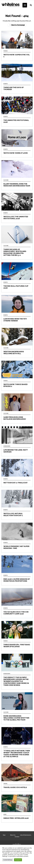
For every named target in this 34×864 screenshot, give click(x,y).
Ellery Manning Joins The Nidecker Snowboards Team (17, 175)
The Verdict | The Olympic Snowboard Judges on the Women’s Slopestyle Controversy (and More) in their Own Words (17, 671)
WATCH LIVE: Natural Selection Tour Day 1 (17, 505)
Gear (4, 835)
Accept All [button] (18, 860)
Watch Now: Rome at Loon (17, 143)
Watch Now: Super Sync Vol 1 (17, 46)
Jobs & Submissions (25, 835)
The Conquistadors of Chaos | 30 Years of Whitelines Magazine (17, 242)
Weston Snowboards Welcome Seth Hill (17, 343)
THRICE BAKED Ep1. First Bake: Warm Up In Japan (17, 636)
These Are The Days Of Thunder (17, 79)
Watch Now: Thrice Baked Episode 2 (17, 376)
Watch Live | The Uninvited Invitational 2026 (17, 208)
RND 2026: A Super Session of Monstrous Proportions (17, 570)
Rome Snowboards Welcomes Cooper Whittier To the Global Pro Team (17, 708)
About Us (12, 835)
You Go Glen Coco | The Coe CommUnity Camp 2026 (17, 603)
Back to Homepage (18, 25)
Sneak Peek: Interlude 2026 (17, 809)
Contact (17, 836)
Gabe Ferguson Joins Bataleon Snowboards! (17, 408)
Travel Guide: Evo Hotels (17, 778)
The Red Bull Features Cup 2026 (17, 277)
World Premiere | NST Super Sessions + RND (17, 537)
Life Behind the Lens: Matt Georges (17, 441)
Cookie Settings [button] (7, 860)
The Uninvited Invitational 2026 (17, 111)
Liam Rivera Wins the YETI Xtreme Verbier (17, 310)
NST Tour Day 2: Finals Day (17, 473)
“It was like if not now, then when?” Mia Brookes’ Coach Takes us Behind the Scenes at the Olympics (17, 744)
